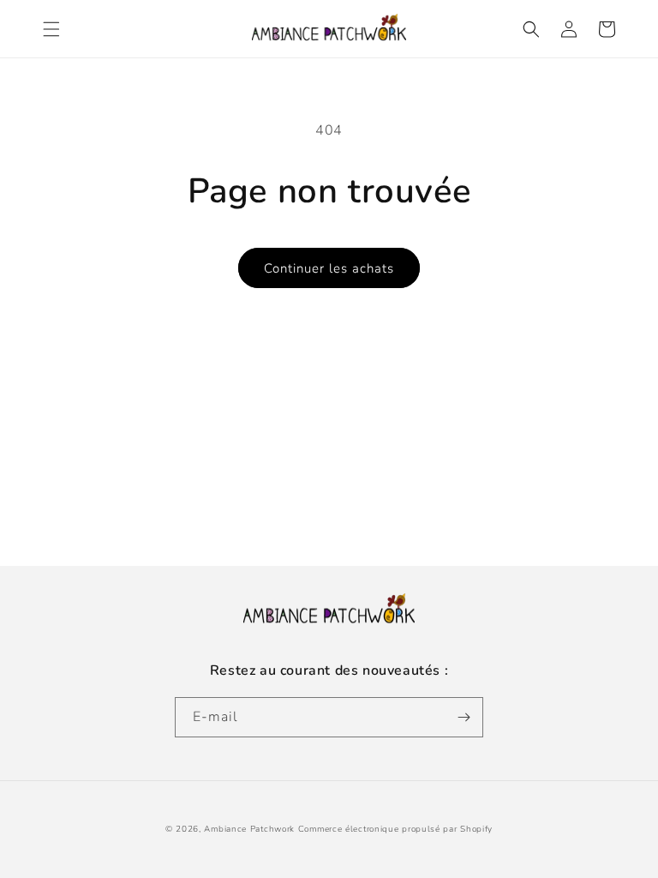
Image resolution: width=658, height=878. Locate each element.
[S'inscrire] (463, 717)
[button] (51, 29)
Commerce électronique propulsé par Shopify (395, 829)
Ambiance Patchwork (249, 829)
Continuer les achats (329, 268)
